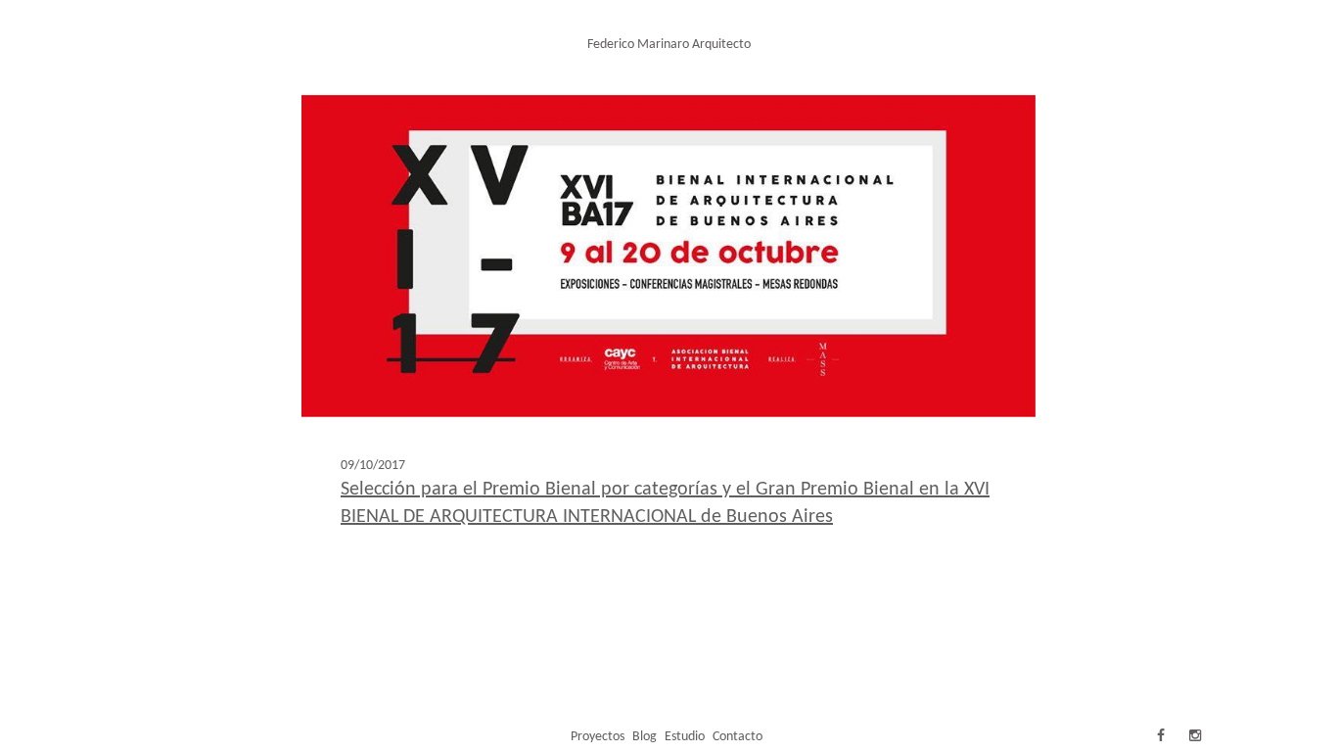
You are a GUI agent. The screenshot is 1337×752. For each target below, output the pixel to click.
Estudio (685, 736)
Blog (644, 736)
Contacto (737, 736)
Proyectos (597, 736)
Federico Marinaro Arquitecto (669, 44)
